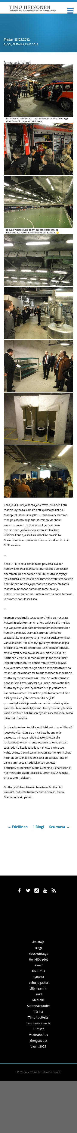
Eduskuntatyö (38, 954)
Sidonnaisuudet (38, 1006)
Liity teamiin (38, 988)
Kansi (38, 965)
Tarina (38, 1012)
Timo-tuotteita (38, 1017)
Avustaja (38, 942)
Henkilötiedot (38, 959)
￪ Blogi (38, 826)
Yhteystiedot (38, 1041)
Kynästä (38, 977)
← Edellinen (18, 826)
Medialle (38, 1000)
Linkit (38, 994)
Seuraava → (59, 826)
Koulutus (38, 971)
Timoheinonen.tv (38, 1023)
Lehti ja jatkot (38, 983)
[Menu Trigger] (70, 10)
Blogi (7, 44)
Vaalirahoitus (38, 1035)
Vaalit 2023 (38, 1046)
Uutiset (38, 1029)
